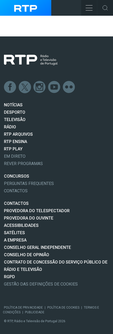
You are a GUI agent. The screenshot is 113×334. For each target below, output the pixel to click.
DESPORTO (14, 112)
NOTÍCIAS (13, 104)
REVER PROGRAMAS (23, 163)
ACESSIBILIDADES (21, 225)
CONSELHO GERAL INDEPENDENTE (37, 247)
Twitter (25, 87)
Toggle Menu (89, 8)
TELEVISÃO (14, 119)
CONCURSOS (16, 176)
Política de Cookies (63, 307)
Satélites (14, 232)
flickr (69, 87)
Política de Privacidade (23, 307)
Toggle (105, 8)
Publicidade (34, 312)
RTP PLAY (13, 148)
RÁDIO (10, 126)
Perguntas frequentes (29, 183)
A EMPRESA (15, 240)
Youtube (54, 87)
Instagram (39, 87)
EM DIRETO (14, 156)
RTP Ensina (15, 141)
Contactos (16, 190)
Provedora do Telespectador (37, 210)
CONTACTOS (16, 203)
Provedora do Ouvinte (28, 218)
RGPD (9, 276)
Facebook (10, 87)
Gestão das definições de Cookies (41, 284)
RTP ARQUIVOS (18, 134)
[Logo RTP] (31, 60)
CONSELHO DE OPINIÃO (26, 254)
